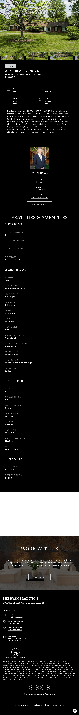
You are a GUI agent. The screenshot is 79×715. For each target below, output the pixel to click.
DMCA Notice (58, 705)
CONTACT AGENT (39, 204)
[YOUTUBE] (48, 687)
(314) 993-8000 (15, 630)
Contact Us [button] (39, 577)
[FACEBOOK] (31, 687)
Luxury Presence (46, 694)
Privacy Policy (41, 705)
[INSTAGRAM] (37, 687)
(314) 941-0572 (39, 190)
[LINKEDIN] (42, 687)
